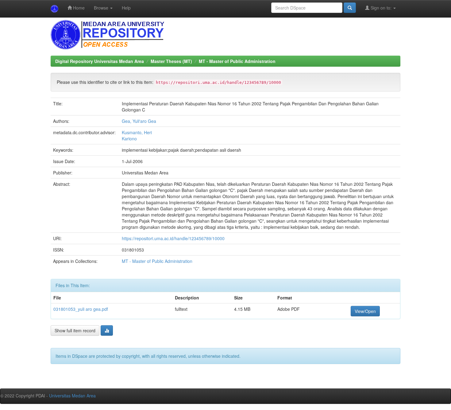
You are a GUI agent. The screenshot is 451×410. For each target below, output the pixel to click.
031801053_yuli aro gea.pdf (80, 309)
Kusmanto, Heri (137, 132)
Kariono (129, 138)
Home (78, 8)
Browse (102, 8)
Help (126, 8)
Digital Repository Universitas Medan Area (99, 61)
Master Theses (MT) (171, 61)
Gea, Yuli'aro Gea (139, 121)
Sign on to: (381, 8)
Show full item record (75, 330)
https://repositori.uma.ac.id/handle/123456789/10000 (173, 238)
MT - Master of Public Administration (237, 61)
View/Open (365, 311)
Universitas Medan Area (72, 395)
